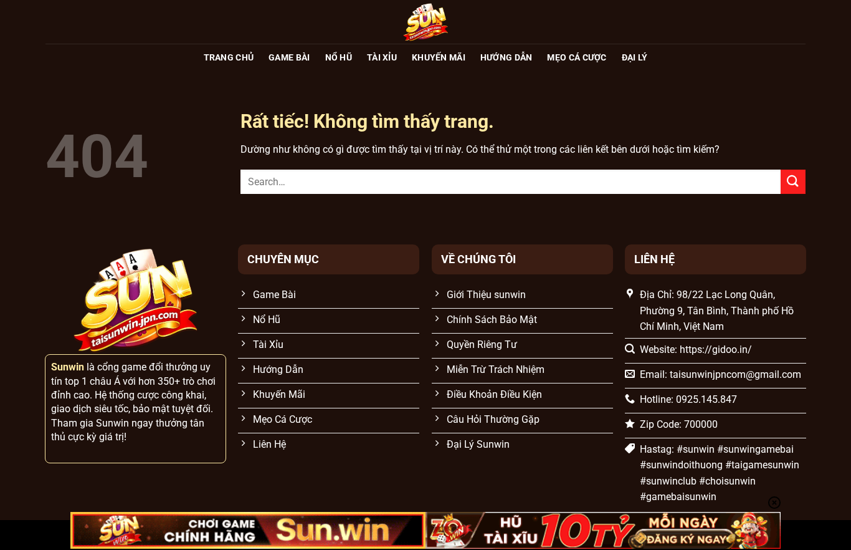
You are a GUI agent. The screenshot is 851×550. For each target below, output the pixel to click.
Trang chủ (229, 57)
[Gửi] (793, 182)
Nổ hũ (338, 57)
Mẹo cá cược (576, 57)
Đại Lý (635, 57)
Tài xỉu (382, 57)
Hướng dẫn (506, 57)
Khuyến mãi (438, 57)
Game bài (289, 57)
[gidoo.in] (425, 22)
